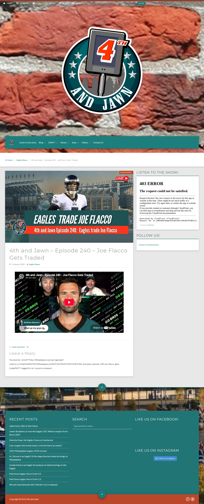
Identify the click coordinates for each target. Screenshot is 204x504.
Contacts (79, 3)
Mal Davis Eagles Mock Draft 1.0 (25, 479)
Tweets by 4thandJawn (148, 245)
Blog (65, 3)
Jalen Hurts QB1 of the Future (23, 426)
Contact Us (98, 142)
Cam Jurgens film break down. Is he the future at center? (35, 445)
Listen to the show (27, 142)
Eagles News (21, 160)
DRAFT (51, 142)
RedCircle (151, 225)
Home (9, 3)
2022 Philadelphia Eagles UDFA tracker (28, 451)
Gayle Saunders (18, 347)
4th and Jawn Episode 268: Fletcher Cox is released (33, 484)
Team (38, 3)
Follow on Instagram (166, 458)
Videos (52, 3)
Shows (63, 142)
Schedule (24, 3)
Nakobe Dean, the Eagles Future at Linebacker (31, 440)
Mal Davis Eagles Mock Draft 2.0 (25, 473)
